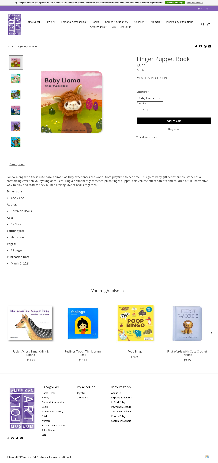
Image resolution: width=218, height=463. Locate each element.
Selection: (143, 91)
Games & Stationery (52, 411)
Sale (113, 27)
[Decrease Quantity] (140, 110)
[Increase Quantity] (147, 110)
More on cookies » (195, 3)
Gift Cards (125, 27)
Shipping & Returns (121, 397)
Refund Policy (118, 402)
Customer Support (121, 420)
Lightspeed (66, 457)
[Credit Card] (207, 457)
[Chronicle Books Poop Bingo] (135, 323)
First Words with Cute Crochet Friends (187, 353)
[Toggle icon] (202, 24)
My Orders (82, 397)
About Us (116, 392)
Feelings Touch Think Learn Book (83, 353)
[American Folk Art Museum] (14, 24)
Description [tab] (17, 164)
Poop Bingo (135, 351)
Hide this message (175, 3)
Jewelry (45, 397)
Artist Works (48, 430)
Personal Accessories (53, 402)
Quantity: (141, 103)
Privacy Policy (118, 416)
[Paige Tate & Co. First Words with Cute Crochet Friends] (187, 323)
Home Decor (48, 392)
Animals (46, 420)
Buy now (174, 129)
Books (45, 406)
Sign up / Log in (203, 8)
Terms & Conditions (122, 411)
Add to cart (173, 121)
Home (10, 46)
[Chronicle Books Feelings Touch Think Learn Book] (83, 323)
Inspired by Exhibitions (54, 425)
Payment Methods (121, 406)
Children (46, 416)
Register (80, 392)
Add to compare (148, 137)
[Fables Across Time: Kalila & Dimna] (31, 323)
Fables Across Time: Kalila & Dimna (30, 353)
